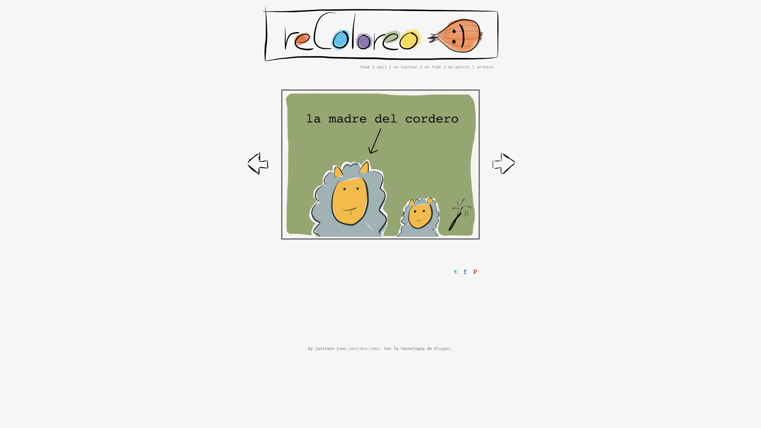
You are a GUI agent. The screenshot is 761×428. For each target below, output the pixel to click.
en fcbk (432, 67)
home (365, 67)
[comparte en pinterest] (474, 271)
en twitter (405, 67)
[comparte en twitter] (455, 271)
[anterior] (258, 165)
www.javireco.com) (359, 348)
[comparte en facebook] (465, 271)
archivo (485, 67)
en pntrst (459, 67)
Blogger (442, 348)
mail (381, 67)
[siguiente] (504, 165)
